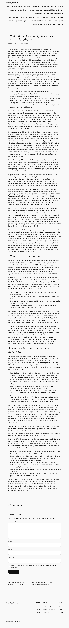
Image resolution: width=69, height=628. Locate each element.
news (26, 43)
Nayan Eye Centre (12, 3)
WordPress (17, 621)
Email (10, 549)
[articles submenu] (14, 20)
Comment (12, 522)
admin (21, 43)
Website (11, 557)
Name (11, 541)
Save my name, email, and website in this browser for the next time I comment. (33, 566)
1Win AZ (52, 282)
